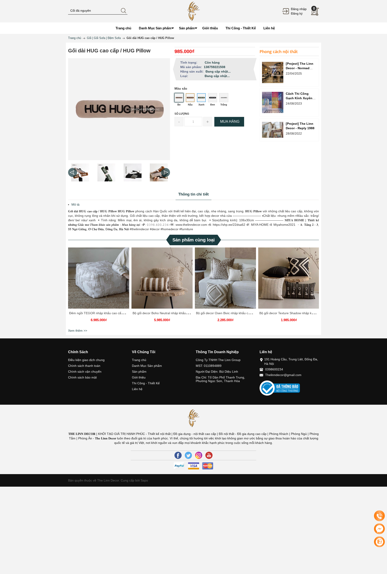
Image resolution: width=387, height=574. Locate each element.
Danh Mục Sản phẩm (147, 366)
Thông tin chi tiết (193, 194)
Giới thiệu (139, 377)
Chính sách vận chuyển (84, 371)
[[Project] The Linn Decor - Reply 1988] (272, 130)
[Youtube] (209, 455)
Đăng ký (297, 13)
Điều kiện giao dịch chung (86, 360)
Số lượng (181, 113)
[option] (80, 172)
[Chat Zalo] (379, 542)
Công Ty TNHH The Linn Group (218, 360)
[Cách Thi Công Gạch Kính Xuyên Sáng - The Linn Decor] (272, 102)
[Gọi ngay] (379, 516)
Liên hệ (137, 389)
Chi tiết (161, 280)
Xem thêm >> (77, 330)
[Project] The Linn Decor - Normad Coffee (299, 68)
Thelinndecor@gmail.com (283, 375)
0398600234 (274, 369)
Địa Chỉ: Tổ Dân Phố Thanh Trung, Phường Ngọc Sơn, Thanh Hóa (220, 379)
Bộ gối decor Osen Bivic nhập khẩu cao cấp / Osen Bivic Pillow (240, 313)
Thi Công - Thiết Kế (146, 383)
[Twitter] (188, 455)
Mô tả (75, 204)
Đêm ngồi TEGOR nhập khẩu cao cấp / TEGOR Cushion (109, 313)
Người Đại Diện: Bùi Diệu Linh (217, 371)
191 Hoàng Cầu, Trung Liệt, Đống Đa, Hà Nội (291, 361)
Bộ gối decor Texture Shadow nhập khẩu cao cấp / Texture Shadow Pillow (311, 313)
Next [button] (165, 172)
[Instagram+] (198, 455)
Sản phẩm (139, 371)
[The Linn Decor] (193, 11)
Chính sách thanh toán (84, 366)
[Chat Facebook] (379, 529)
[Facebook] (178, 455)
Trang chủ (139, 360)
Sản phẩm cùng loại (193, 239)
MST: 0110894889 (208, 366)
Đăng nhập (299, 9)
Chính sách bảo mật (82, 377)
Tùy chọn (99, 280)
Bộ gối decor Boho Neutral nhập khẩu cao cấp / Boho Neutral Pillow (180, 313)
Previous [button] (72, 172)
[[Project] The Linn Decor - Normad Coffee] (272, 72)
